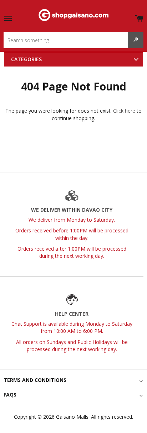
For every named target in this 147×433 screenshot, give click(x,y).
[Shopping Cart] (139, 17)
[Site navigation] (8, 19)
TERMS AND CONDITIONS (35, 380)
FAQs (10, 394)
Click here (124, 110)
